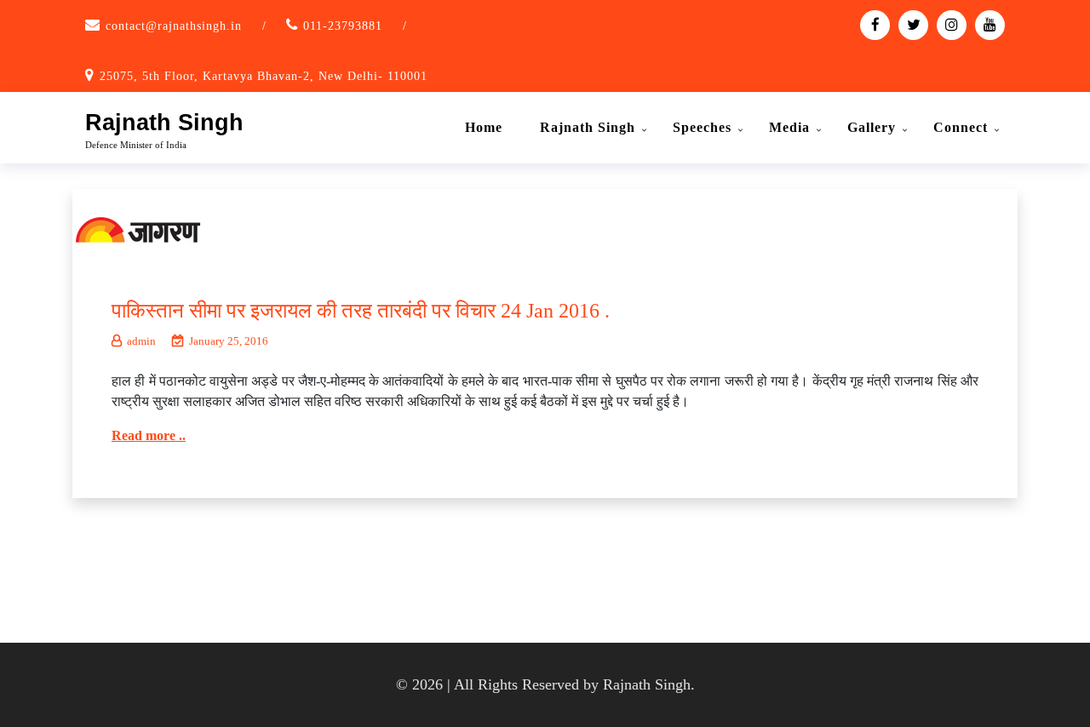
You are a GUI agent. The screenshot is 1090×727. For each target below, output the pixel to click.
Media (789, 127)
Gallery (871, 127)
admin (141, 341)
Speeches (702, 127)
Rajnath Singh (164, 122)
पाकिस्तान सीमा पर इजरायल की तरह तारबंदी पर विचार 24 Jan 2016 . (361, 311)
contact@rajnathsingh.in (174, 26)
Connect (960, 127)
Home (483, 127)
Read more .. (149, 435)
